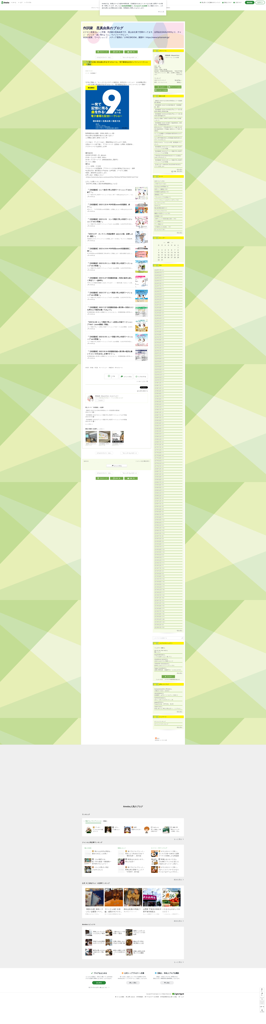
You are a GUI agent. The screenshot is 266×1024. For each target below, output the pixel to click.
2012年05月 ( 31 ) (159, 616)
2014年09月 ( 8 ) (159, 541)
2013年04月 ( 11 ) (159, 587)
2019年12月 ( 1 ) (159, 383)
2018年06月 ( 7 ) (159, 428)
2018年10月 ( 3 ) (159, 417)
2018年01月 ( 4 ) (159, 442)
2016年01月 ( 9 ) (159, 498)
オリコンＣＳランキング (161, 724)
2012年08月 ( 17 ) (159, 608)
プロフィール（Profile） (98, 7)
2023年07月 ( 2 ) (159, 291)
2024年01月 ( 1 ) (159, 280)
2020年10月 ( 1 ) (159, 356)
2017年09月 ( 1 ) (159, 452)
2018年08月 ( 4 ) (159, 423)
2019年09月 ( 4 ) (159, 391)
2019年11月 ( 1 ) (158, 385)
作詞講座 (92, 73)
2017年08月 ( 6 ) (159, 455)
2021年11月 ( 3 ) (159, 329)
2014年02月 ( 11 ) (159, 560)
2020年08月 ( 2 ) (159, 361)
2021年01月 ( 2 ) (159, 350)
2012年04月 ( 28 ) (159, 619)
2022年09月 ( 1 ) (159, 307)
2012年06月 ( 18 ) (159, 614)
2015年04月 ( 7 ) (159, 522)
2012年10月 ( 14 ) (159, 603)
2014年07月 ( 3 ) (159, 547)
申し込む (167, 982)
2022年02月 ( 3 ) (159, 323)
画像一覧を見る (178, 171)
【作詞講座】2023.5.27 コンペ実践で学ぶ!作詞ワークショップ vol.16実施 (106, 419)
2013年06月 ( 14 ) (159, 581)
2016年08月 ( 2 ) (159, 479)
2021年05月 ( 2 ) (159, 340)
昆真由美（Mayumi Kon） (172, 55)
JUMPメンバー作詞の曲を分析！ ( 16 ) (165, 218)
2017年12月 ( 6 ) (159, 444)
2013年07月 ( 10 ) (159, 579)
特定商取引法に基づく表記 (169, 997)
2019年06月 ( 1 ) (159, 399)
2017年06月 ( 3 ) (159, 458)
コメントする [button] (127, 376)
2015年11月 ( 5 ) (159, 503)
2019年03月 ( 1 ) (159, 407)
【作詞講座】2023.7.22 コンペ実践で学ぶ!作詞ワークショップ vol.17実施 (106, 415)
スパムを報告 (120, 997)
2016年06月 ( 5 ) (159, 485)
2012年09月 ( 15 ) (159, 606)
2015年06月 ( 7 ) (159, 517)
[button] (262, 1010)
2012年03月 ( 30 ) (159, 622)
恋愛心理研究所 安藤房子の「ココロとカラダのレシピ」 (168, 670)
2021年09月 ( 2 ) (159, 332)
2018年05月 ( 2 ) (159, 431)
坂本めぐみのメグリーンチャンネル (164, 665)
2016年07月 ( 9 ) (159, 482)
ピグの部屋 (176, 57)
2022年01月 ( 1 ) (159, 326)
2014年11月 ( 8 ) (159, 536)
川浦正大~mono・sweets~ (162, 690)
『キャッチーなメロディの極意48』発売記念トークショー (115, 82)
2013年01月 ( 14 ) (159, 595)
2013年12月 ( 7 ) (159, 565)
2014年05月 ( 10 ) (159, 552)
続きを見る (179, 74)
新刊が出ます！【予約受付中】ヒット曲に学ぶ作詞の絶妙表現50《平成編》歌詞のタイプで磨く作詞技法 (168, 129)
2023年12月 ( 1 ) (159, 283)
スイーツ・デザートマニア (159, 848)
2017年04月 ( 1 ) (159, 460)
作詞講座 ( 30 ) (158, 216)
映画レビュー (122, 848)
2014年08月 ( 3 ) (159, 544)
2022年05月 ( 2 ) (159, 315)
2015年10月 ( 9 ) (159, 506)
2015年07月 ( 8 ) (159, 514)
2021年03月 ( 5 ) (159, 345)
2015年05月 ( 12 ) (159, 520)
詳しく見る (133, 982)
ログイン (260, 2)
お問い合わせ (131, 997)
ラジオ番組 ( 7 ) (158, 221)
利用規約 (140, 997)
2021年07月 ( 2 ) (159, 337)
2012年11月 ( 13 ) (159, 600)
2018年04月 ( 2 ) (159, 434)
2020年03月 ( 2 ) (159, 375)
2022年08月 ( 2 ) (159, 310)
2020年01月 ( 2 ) (159, 380)
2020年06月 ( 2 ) (159, 366)
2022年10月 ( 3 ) (159, 305)
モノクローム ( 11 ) (159, 202)
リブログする (142, 376)
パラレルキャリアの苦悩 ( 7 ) (162, 197)
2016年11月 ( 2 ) (159, 471)
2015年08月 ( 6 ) (159, 512)
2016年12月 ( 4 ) (159, 469)
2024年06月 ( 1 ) (159, 275)
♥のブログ (157, 652)
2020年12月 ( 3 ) (159, 353)
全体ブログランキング (160, 80)
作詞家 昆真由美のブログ (103, 28)
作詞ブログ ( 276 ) (159, 181)
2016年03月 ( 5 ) (159, 493)
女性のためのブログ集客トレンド (163, 661)
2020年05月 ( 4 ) (159, 369)
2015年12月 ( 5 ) (159, 501)
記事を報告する (143, 391)
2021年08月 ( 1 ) (159, 334)
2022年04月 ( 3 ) (159, 318)
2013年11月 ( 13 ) (159, 568)
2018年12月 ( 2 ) (159, 412)
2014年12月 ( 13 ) (159, 533)
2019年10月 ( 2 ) (159, 388)
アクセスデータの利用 (152, 997)
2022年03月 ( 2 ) (159, 321)
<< (164, 242)
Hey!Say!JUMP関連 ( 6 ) (161, 186)
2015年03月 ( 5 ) (159, 525)
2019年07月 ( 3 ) (159, 396)
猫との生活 (88, 848)
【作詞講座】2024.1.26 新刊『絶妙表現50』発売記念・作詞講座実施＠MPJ (168, 123)
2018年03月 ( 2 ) (159, 436)
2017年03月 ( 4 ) (159, 463)
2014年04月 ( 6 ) (159, 555)
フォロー (100, 400)
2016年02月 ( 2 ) (159, 495)
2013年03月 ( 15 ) (159, 589)
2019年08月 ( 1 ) (159, 393)
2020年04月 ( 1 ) (159, 372)
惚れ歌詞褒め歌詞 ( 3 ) (160, 208)
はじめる (99, 982)
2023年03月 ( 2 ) (159, 297)
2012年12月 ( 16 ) (159, 598)
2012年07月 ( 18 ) (159, 611)
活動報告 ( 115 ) (158, 194)
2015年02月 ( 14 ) (159, 528)
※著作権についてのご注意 (161, 740)
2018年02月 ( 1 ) (159, 439)
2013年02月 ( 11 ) (159, 592)
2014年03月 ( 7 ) (159, 557)
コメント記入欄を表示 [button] (142, 461)
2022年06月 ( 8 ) (159, 313)
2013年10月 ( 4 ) (159, 571)
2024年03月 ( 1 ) (159, 278)
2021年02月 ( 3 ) (159, 348)
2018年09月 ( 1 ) (159, 420)
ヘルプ (182, 997)
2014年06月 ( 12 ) (159, 549)
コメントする (117, 466)
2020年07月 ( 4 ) (159, 364)
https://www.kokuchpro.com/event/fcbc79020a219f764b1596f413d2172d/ (112, 177)
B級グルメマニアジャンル (93, 821)
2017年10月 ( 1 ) (159, 450)
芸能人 (105, 821)
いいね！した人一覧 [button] (142, 381)
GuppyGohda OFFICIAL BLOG (164, 704)
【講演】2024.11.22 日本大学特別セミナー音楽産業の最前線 (102, 410)
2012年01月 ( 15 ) (159, 627)
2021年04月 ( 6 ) (159, 342)
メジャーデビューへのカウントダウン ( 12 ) (166, 200)
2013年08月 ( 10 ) (159, 576)
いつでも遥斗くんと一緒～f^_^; (163, 656)
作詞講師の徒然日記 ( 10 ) (161, 192)
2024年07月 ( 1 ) (159, 272)
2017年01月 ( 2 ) (159, 466)
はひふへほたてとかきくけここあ (163, 699)
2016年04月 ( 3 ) (159, 490)
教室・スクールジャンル (160, 82)
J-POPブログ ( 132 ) (160, 184)
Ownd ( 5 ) (157, 205)
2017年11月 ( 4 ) (159, 447)
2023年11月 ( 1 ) (159, 286)
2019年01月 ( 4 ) (159, 409)
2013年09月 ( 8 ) (159, 573)
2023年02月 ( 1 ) (159, 299)
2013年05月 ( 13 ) (159, 584)
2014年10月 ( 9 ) (159, 538)
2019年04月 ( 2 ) (159, 404)
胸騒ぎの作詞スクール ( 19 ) (162, 213)
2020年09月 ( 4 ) (159, 358)
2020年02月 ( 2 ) (159, 377)
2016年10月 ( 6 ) (159, 474)
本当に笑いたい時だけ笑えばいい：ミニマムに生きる (168, 708)
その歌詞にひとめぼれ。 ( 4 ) (162, 227)
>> (172, 242)
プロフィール (168, 57)
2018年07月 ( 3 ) (159, 426)
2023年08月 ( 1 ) (159, 288)
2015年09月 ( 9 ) (159, 509)
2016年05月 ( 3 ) (159, 487)
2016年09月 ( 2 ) (159, 477)
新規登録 (249, 2)
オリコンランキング (160, 721)
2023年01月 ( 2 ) (159, 302)
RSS (158, 738)
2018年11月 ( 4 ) (159, 415)
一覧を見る (179, 169)
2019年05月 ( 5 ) (159, 401)
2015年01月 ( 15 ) (159, 530)
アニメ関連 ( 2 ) (158, 224)
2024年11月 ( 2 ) (159, 270)
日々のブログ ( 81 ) (159, 229)
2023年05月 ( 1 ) (159, 294)
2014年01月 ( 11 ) (159, 563)
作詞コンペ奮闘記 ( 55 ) (161, 189)
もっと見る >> (89, 424)
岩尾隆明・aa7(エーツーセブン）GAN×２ (166, 695)
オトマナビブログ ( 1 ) (160, 210)
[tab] (93, 821)
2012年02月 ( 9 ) (159, 624)
